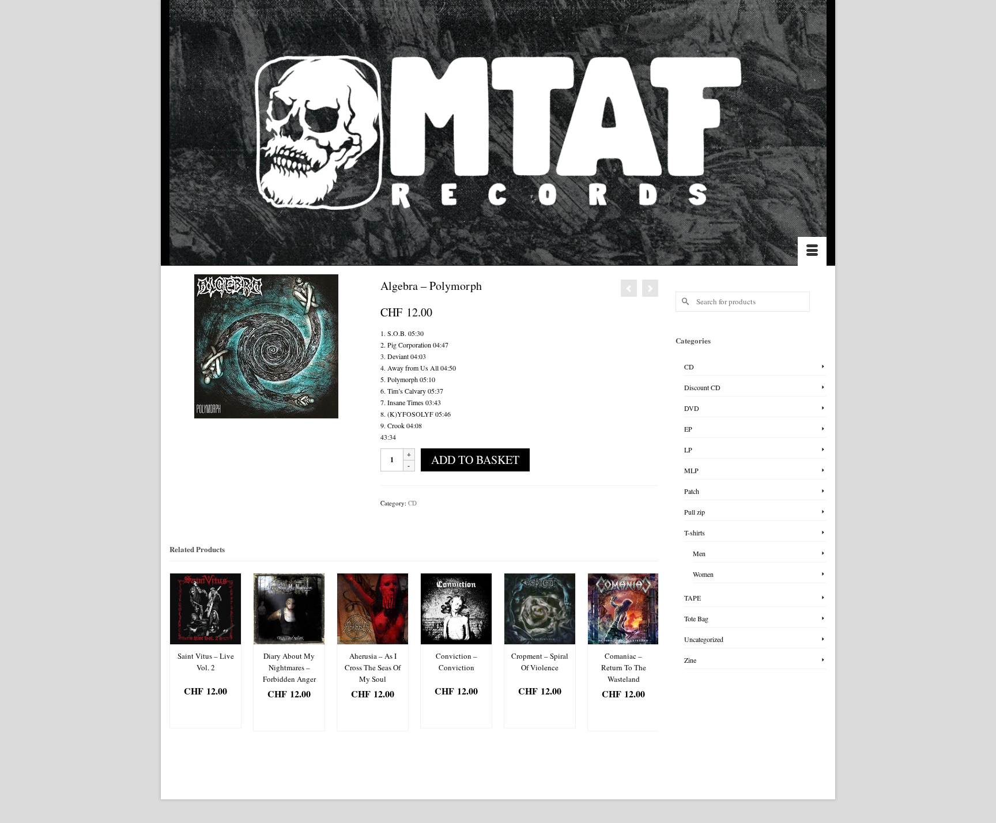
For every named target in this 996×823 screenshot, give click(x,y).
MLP (691, 470)
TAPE (692, 597)
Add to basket (475, 459)
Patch (691, 491)
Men (699, 553)
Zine (690, 660)
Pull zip (694, 511)
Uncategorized (703, 639)
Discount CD (702, 387)
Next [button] (648, 657)
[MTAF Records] (498, 132)
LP (688, 449)
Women (703, 574)
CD (412, 503)
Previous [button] (179, 657)
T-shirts (694, 532)
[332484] (266, 345)
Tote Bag (696, 618)
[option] (205, 650)
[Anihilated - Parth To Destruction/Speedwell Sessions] (650, 288)
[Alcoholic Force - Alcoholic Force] (629, 288)
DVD (691, 408)
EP (688, 428)
